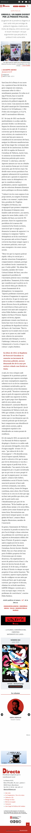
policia (12, 608)
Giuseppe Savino (9, 70)
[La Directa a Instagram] (29, 2)
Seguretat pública (21, 608)
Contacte (8, 804)
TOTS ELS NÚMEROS (15, 686)
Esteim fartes (15, 719)
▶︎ (29, 714)
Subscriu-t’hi (9, 797)
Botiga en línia (9, 800)
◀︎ (2, 714)
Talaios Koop (16, 830)
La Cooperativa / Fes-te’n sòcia (14, 795)
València (15, 610)
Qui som (8, 793)
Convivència (23, 606)
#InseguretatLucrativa (11, 606)
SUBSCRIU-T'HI (16, 6)
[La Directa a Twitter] (22, 2)
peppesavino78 (7, 72)
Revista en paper (10, 802)
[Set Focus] (28, 6)
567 (22, 600)
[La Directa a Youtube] (26, 2)
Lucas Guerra (26, 65)
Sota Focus (15, 11)
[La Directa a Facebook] (19, 2)
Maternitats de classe (15, 634)
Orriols (6, 608)
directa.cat (4, 2)
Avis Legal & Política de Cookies (15, 806)
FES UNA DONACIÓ (22, 6)
